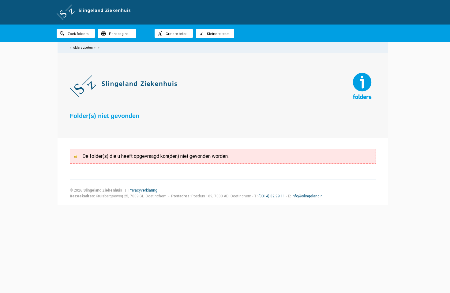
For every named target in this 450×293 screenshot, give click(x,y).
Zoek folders (78, 34)
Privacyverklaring (143, 190)
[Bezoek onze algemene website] (225, 12)
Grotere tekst (176, 34)
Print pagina (119, 34)
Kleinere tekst (218, 34)
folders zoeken (83, 47)
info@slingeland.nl (308, 196)
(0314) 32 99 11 (271, 196)
